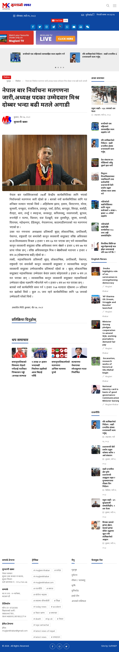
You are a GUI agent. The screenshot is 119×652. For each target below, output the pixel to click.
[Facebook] (33, 27)
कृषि (73, 585)
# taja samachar (41, 625)
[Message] (53, 27)
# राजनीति (38, 588)
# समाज (50, 588)
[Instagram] (46, 27)
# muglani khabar (42, 570)
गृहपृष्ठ (9, 81)
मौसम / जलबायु (78, 580)
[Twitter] (39, 27)
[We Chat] (87, 27)
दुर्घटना (74, 575)
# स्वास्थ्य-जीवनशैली (41, 600)
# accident (56, 606)
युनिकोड (75, 590)
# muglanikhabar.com (44, 582)
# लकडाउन (55, 637)
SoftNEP (113, 645)
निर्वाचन (18, 81)
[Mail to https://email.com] (74, 27)
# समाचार (53, 612)
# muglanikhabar (41, 576)
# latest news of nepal (44, 631)
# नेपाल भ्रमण (39, 612)
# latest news (40, 637)
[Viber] (60, 26)
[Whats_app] (67, 27)
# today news (40, 606)
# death (37, 618)
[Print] (80, 27)
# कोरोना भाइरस (40, 594)
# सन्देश (57, 570)
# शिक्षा (57, 600)
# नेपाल (60, 618)
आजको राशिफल (79, 601)
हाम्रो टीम (75, 595)
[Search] (108, 5)
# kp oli (49, 618)
